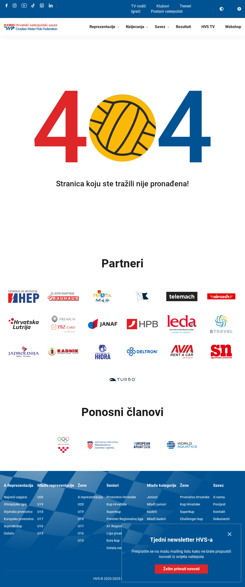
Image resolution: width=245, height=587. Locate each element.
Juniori (152, 497)
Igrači (135, 11)
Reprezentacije (102, 26)
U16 (40, 526)
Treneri (185, 6)
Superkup (113, 512)
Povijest (219, 504)
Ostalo (9, 533)
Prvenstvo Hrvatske (121, 497)
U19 (40, 504)
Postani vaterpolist (167, 11)
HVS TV (208, 26)
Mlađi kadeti (156, 519)
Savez (160, 26)
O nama (219, 497)
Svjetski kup (13, 526)
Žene (82, 485)
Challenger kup (191, 519)
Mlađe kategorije (161, 485)
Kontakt (219, 512)
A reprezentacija (90, 497)
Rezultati (183, 26)
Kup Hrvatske (116, 504)
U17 (40, 519)
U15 (40, 533)
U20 (40, 497)
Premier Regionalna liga (124, 519)
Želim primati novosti (181, 569)
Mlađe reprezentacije (55, 485)
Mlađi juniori (156, 504)
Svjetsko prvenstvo (18, 512)
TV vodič (138, 6)
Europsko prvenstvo (19, 519)
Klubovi (162, 6)
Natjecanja (135, 26)
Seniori (112, 485)
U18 (40, 512)
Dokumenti (221, 519)
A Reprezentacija (18, 485)
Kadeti (152, 512)
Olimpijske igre (15, 504)
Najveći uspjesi (15, 497)
